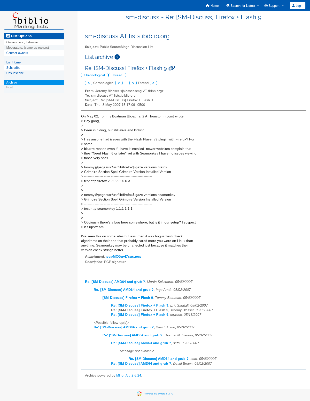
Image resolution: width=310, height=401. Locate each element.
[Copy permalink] (171, 68)
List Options (21, 36)
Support (273, 5)
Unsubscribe (15, 73)
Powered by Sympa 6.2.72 (158, 393)
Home (214, 5)
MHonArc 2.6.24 (128, 375)
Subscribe (13, 67)
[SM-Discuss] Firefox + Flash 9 (127, 298)
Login (299, 5)
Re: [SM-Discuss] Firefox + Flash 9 (139, 305)
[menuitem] (212, 5)
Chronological (95, 75)
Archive (11, 82)
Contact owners (17, 53)
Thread (117, 75)
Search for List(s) (242, 5)
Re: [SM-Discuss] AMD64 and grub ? (115, 282)
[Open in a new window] (117, 57)
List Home (13, 62)
